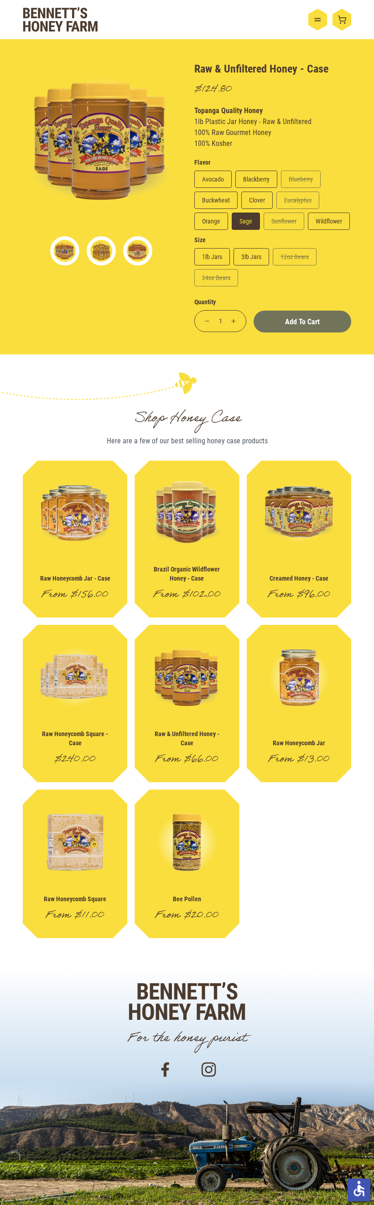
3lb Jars (251, 256)
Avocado (213, 179)
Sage (245, 221)
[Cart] (341, 20)
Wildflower (329, 221)
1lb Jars (212, 256)
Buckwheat (216, 200)
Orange (211, 221)
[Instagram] (209, 1068)
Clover (257, 200)
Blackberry (256, 179)
